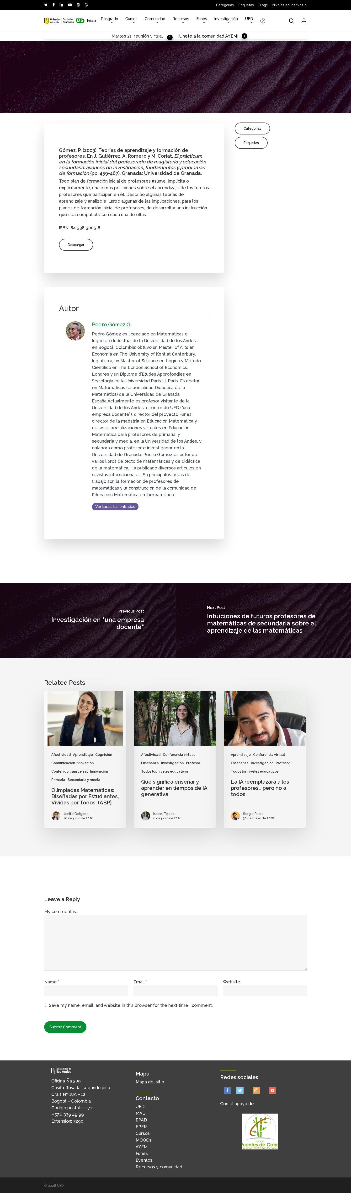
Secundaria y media (84, 780)
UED (140, 1106)
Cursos (143, 1133)
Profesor (193, 763)
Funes (142, 1153)
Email (140, 981)
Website (231, 981)
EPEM (142, 1126)
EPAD (141, 1119)
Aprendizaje (83, 755)
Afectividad (61, 755)
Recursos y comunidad (159, 1166)
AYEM (142, 1146)
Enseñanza (150, 763)
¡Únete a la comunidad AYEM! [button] (208, 36)
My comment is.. (61, 911)
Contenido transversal (69, 771)
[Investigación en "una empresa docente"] (88, 620)
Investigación (172, 763)
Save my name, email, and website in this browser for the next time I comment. (131, 1005)
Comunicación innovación (72, 763)
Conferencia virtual (179, 755)
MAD (140, 1113)
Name (51, 981)
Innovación (99, 771)
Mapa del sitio (150, 1081)
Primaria (58, 780)
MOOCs (143, 1140)
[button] (76, 245)
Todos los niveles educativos (165, 771)
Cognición (103, 755)
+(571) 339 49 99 (67, 1114)
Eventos (144, 1160)
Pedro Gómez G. (111, 325)
